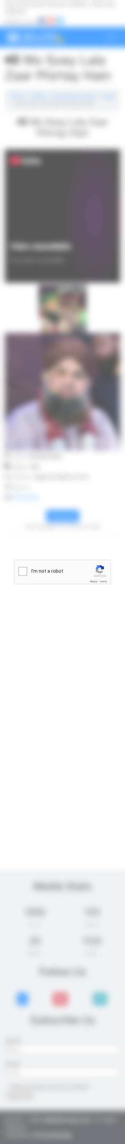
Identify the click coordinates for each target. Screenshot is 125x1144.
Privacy (93, 581)
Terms (103, 581)
